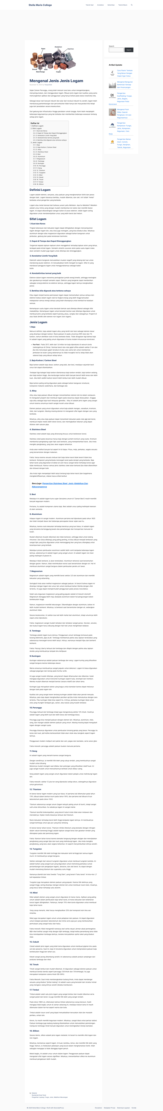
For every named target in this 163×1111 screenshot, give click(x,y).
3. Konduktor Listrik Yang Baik (46, 135)
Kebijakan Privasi (109, 1108)
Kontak (134, 1108)
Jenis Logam (37, 142)
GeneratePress (59, 1108)
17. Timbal (39, 182)
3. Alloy (38, 149)
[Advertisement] (81, 24)
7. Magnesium (40, 159)
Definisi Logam (37, 126)
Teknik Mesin (122, 5)
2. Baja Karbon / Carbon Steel (46, 147)
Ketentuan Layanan (123, 1108)
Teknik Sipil (89, 5)
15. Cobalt (40, 177)
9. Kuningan (40, 163)
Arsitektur (100, 5)
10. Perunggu (41, 166)
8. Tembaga (40, 161)
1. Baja (38, 145)
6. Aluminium (40, 156)
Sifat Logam (37, 128)
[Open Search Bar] (131, 5)
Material (34, 1093)
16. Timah (40, 179)
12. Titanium (41, 170)
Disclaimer (98, 1108)
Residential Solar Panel (39, 1095)
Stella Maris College (40, 5)
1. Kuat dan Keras (41, 131)
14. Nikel (39, 175)
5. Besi (38, 154)
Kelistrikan (111, 5)
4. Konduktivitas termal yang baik (47, 138)
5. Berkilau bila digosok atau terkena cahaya (51, 140)
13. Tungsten (41, 173)
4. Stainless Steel (42, 152)
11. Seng (39, 168)
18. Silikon (40, 184)
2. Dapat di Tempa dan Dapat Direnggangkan (51, 133)
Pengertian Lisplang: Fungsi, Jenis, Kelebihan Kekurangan (50, 1097)
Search (111, 46)
